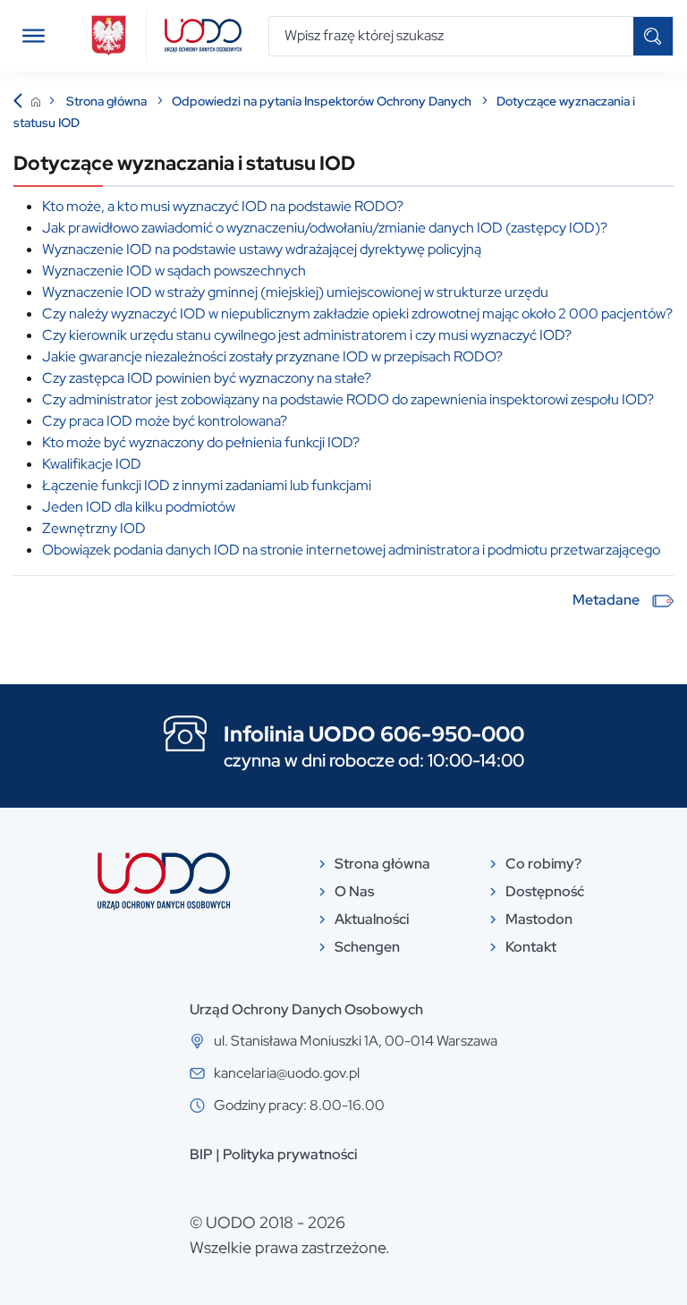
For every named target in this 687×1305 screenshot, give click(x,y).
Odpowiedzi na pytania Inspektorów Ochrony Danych (323, 101)
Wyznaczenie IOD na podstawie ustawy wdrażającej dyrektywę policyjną (261, 249)
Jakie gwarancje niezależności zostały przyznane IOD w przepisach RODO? (272, 356)
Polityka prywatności (290, 1154)
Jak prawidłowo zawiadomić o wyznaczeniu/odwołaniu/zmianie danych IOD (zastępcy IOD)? (324, 227)
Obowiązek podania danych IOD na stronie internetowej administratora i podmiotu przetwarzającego (351, 549)
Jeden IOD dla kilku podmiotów (138, 506)
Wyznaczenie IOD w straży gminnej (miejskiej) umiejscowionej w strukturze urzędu (295, 292)
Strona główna (107, 101)
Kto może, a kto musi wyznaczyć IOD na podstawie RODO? (222, 206)
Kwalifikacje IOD (91, 463)
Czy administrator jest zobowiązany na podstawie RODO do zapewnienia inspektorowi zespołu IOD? (348, 399)
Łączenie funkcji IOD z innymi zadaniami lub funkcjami (206, 485)
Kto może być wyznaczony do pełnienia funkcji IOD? (201, 442)
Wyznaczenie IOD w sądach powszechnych (174, 270)
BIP (201, 1154)
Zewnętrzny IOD (94, 528)
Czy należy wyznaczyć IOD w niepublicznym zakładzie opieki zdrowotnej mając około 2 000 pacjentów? (357, 313)
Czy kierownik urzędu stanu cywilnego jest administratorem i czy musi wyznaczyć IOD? (307, 335)
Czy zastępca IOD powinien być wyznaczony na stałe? (206, 378)
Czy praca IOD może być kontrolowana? (164, 420)
